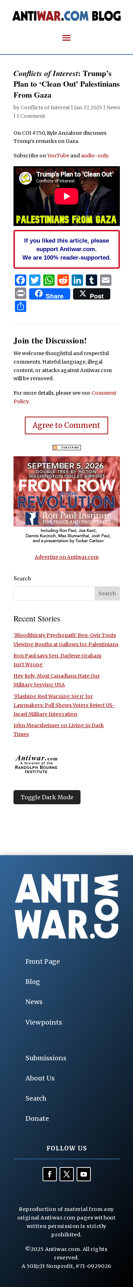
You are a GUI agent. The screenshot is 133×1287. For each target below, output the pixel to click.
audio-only (94, 155)
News (113, 107)
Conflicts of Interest (45, 107)
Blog (33, 982)
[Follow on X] (67, 1174)
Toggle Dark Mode (47, 797)
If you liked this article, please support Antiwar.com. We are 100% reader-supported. (66, 249)
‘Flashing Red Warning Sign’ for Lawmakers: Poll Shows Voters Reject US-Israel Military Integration (64, 705)
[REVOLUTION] (66, 542)
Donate (37, 1118)
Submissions (46, 1058)
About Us (40, 1078)
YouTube (58, 155)
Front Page (43, 961)
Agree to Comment (66, 425)
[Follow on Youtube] (84, 1174)
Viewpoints (44, 1022)
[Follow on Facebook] (50, 1174)
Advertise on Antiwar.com (67, 557)
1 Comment (31, 116)
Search (36, 1098)
